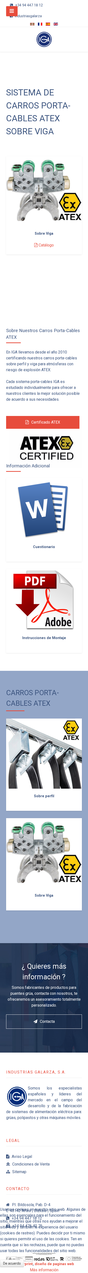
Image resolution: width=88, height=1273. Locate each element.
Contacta (47, 1021)
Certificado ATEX (45, 422)
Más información (44, 1270)
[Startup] (44, 39)
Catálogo (46, 245)
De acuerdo (12, 1263)
